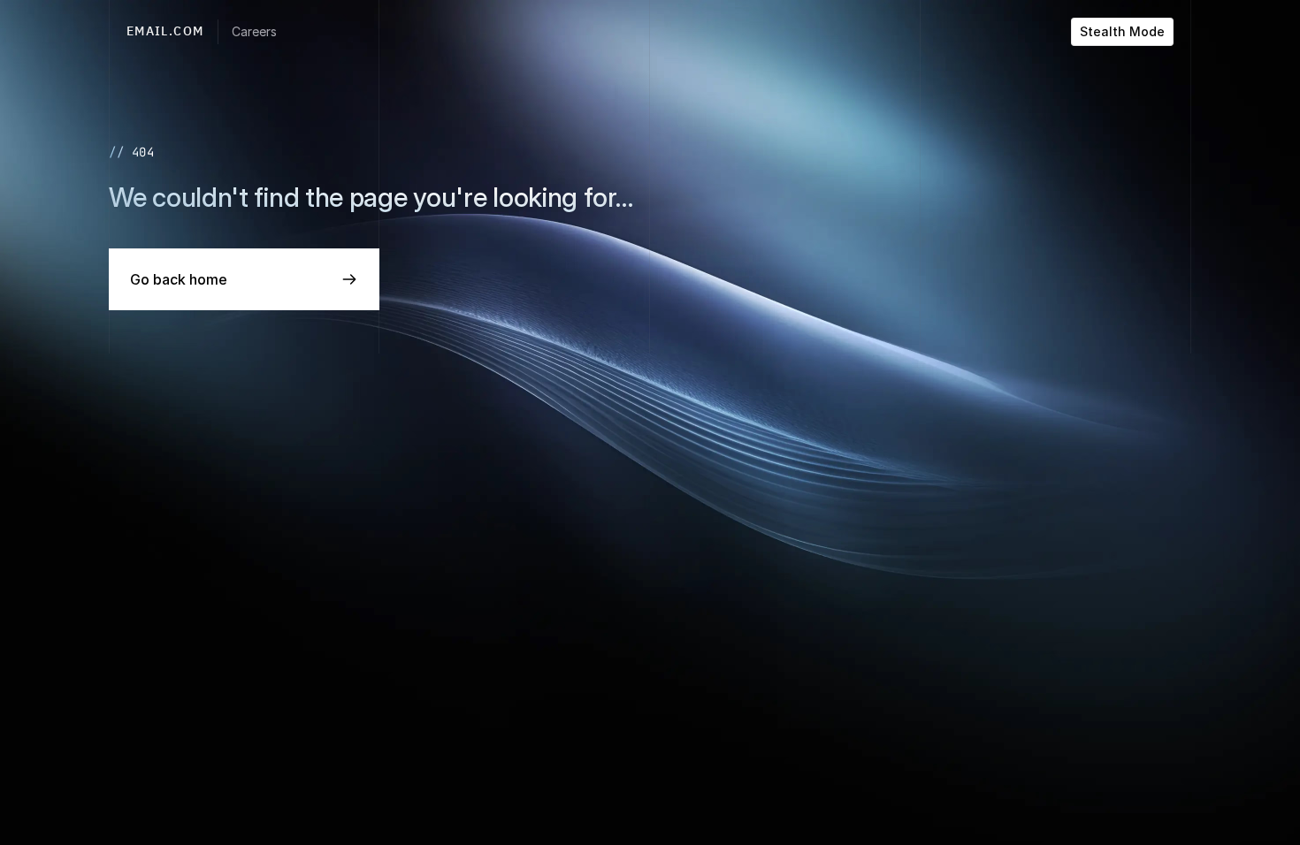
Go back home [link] (178, 279)
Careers (254, 31)
